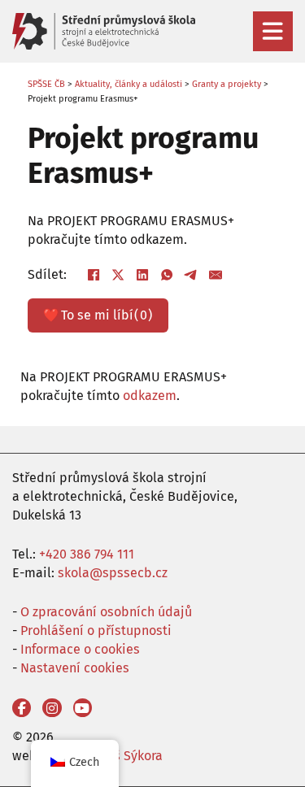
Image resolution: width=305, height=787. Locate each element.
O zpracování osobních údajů (106, 612)
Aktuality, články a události (128, 84)
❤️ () (97, 315)
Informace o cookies (80, 649)
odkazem (149, 395)
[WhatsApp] (167, 275)
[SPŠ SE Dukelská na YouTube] (82, 707)
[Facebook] (93, 275)
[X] (118, 275)
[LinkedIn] (142, 275)
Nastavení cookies (74, 668)
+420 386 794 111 (86, 554)
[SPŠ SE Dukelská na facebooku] (21, 707)
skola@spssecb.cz (113, 572)
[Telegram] (191, 275)
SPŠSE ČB (46, 84)
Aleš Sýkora (129, 755)
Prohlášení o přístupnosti (96, 630)
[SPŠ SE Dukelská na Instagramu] (51, 707)
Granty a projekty (226, 84)
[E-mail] (215, 275)
